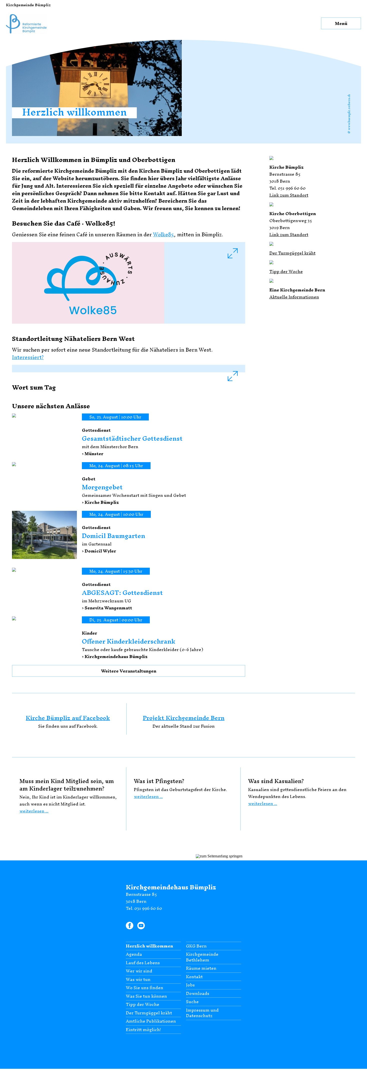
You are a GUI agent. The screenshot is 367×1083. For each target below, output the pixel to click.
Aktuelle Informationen (294, 297)
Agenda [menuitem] (134, 946)
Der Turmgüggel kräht (292, 253)
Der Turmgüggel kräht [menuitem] (149, 1005)
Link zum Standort (288, 195)
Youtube (141, 916)
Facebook (129, 916)
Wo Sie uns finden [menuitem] (144, 980)
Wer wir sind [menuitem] (139, 963)
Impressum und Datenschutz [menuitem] (202, 1004)
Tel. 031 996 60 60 (144, 900)
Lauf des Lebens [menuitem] (143, 954)
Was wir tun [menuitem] (138, 971)
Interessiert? (28, 357)
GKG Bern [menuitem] (196, 938)
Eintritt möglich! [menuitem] (143, 1021)
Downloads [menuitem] (197, 985)
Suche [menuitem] (192, 994)
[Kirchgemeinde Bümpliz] (26, 12)
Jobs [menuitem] (190, 977)
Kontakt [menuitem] (194, 968)
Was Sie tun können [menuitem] (146, 988)
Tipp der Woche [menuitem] (142, 996)
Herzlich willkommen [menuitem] (149, 938)
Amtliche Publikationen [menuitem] (151, 1013)
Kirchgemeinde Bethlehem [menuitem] (202, 949)
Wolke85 (163, 234)
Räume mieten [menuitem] (201, 960)
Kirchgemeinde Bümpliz (28, 5)
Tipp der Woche (286, 271)
